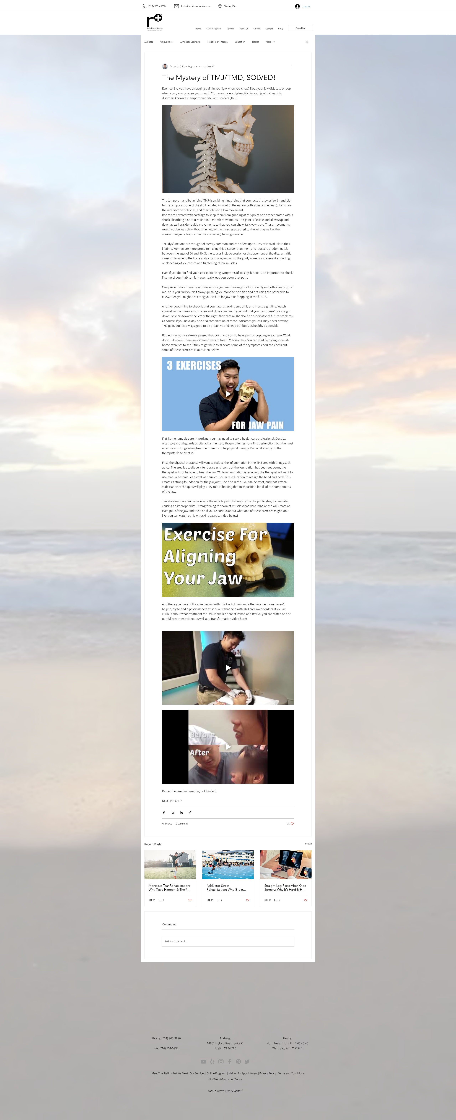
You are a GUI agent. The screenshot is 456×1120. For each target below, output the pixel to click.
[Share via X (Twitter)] (172, 812)
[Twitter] (247, 1061)
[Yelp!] (212, 1061)
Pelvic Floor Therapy (217, 41)
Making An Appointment (243, 1073)
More (268, 41)
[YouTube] (203, 1061)
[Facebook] (229, 1061)
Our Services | (198, 1073)
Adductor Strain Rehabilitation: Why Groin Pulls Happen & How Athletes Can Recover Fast (228, 888)
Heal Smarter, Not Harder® (225, 1091)
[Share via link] (190, 812)
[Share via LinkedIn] (181, 812)
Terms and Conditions (291, 1073)
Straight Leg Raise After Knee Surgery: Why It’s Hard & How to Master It (285, 888)
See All (308, 843)
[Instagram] (220, 1061)
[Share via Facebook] (163, 812)
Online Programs (217, 1073)
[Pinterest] (238, 1061)
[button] (214, 28)
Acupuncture (166, 41)
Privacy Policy (267, 1073)
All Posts (148, 41)
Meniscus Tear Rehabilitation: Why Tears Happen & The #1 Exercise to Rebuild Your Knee (169, 888)
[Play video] (228, 394)
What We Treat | (180, 1073)
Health (255, 41)
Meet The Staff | (161, 1073)
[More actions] (292, 66)
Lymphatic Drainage (190, 41)
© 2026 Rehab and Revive (225, 1079)
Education (240, 41)
